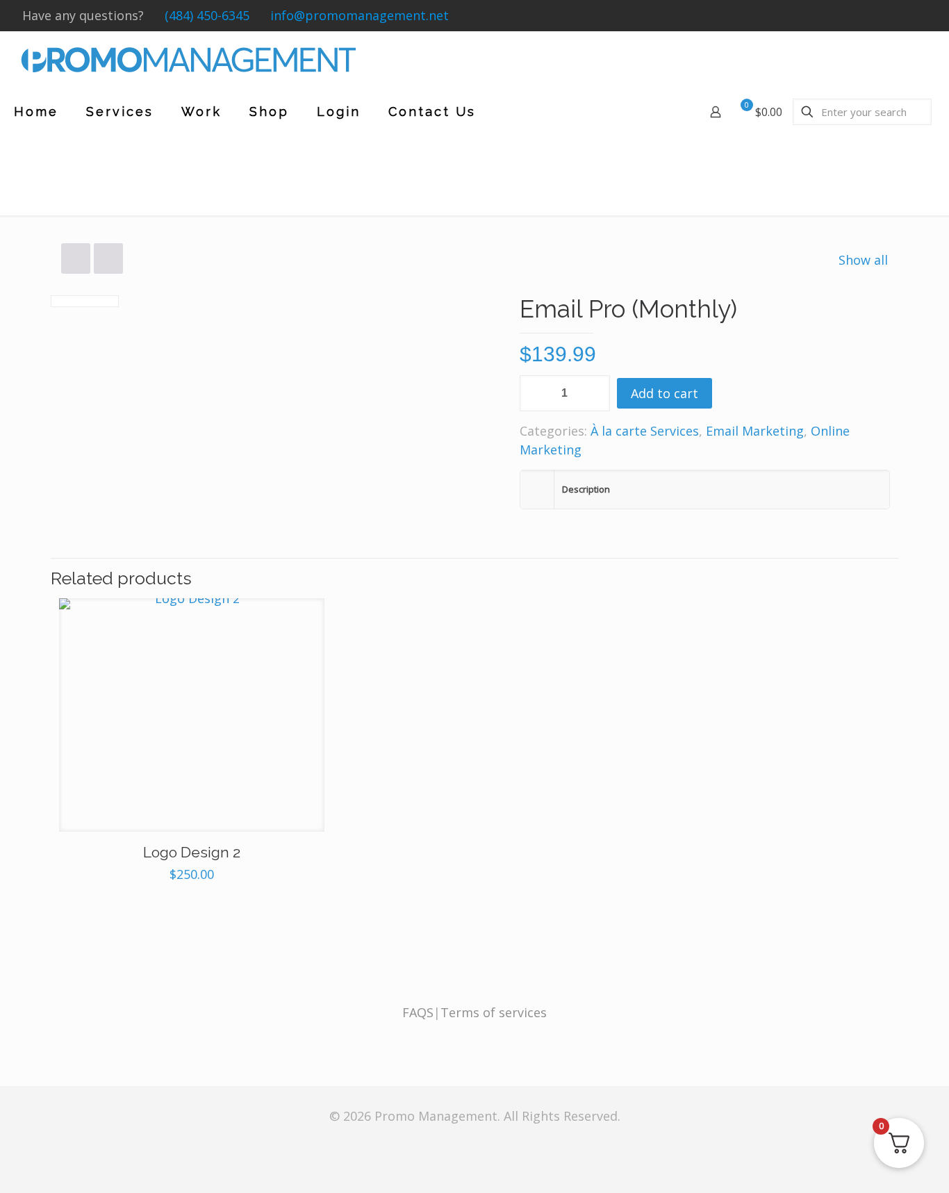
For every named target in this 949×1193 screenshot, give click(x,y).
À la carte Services (645, 430)
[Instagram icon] (921, 16)
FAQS (418, 1012)
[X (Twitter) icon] (892, 16)
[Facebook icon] (878, 16)
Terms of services (493, 1012)
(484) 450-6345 (207, 15)
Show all (863, 260)
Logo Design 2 (191, 852)
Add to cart (664, 393)
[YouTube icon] (907, 16)
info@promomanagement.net (359, 15)
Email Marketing (755, 430)
